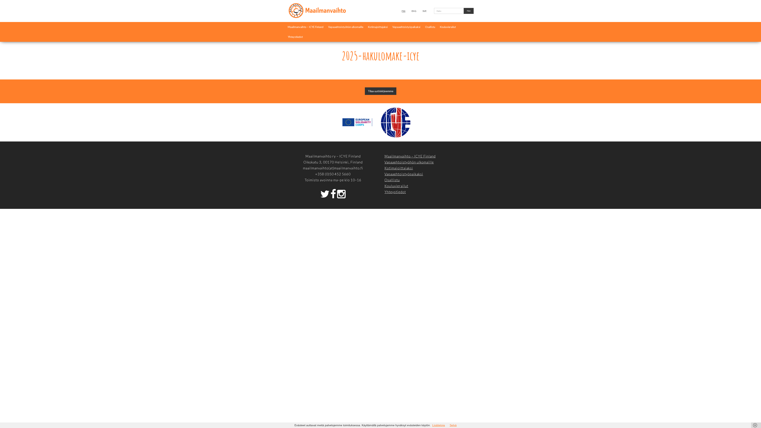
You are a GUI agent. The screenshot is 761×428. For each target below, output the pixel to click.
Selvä (453, 425)
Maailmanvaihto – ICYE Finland (305, 27)
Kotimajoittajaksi (378, 27)
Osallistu (430, 27)
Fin (403, 11)
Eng (414, 11)
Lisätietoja (438, 425)
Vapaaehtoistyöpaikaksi (406, 27)
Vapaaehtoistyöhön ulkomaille (345, 27)
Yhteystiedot (295, 36)
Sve (425, 11)
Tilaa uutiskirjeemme (380, 91)
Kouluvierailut (448, 27)
